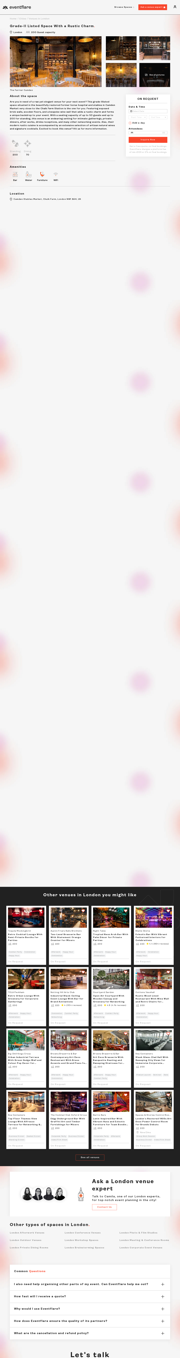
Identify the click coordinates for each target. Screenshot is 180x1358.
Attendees (136, 129)
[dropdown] (175, 7)
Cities (22, 19)
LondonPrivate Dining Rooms (29, 1248)
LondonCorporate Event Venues (141, 1248)
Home (13, 19)
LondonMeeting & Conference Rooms (144, 1240)
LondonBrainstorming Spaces (84, 1248)
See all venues (90, 1157)
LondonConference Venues (83, 1233)
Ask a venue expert (151, 7)
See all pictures (157, 75)
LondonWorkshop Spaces (81, 1240)
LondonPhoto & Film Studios (139, 1233)
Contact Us (104, 1207)
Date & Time (137, 107)
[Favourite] (39, 911)
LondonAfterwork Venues (27, 1233)
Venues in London (39, 19)
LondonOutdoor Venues (26, 1240)
